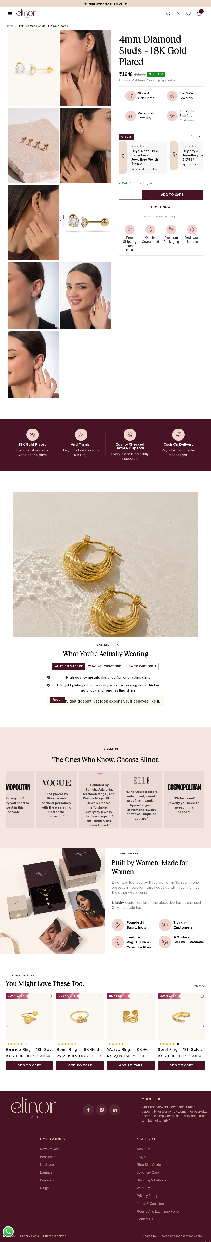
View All (199, 985)
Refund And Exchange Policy (158, 1211)
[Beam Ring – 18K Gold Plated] (80, 1016)
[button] (10, 13)
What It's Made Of (69, 666)
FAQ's (141, 1157)
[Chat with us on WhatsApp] (8, 1237)
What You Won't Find (104, 666)
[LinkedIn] (114, 1109)
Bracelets (47, 1180)
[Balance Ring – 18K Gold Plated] (29, 1016)
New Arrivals (49, 1149)
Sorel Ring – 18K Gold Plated (179, 1049)
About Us (143, 1149)
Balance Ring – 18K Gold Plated (29, 1049)
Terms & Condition (150, 1203)
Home (10, 26)
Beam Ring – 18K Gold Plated (77, 1049)
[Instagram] (101, 1109)
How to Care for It (141, 666)
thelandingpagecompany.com (181, 1235)
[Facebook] (88, 1109)
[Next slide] (199, 136)
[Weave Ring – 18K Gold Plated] (131, 1016)
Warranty (143, 1188)
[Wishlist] (188, 13)
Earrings (46, 1172)
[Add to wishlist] (50, 996)
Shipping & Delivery (151, 1180)
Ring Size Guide (149, 1164)
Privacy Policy (147, 1196)
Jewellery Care (148, 1172)
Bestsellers (48, 1157)
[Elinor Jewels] (33, 1109)
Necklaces (47, 1164)
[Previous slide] (191, 136)
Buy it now (161, 207)
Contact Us (145, 1219)
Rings (44, 1188)
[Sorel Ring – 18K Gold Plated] (181, 1016)
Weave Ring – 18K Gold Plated (129, 1049)
